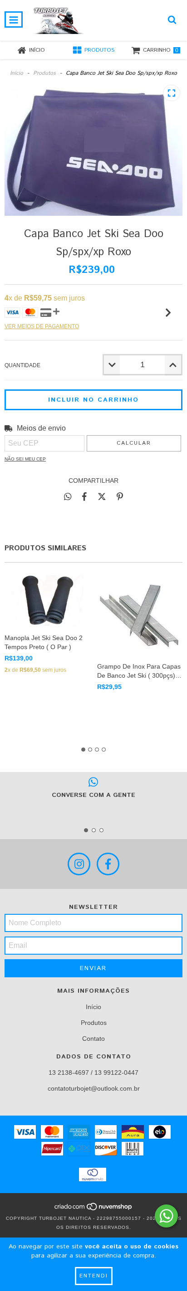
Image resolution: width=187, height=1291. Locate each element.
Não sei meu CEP (25, 458)
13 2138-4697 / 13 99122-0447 (93, 1072)
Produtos (44, 73)
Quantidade (22, 365)
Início (16, 73)
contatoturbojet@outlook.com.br (94, 1088)
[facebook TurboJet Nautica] (108, 864)
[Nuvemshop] (93, 1209)
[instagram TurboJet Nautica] (79, 864)
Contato (93, 1038)
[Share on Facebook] (84, 496)
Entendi (93, 1276)
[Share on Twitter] (102, 496)
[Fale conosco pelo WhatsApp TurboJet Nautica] (166, 1216)
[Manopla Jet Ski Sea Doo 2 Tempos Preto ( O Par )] (47, 600)
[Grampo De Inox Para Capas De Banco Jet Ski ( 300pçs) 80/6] (140, 614)
